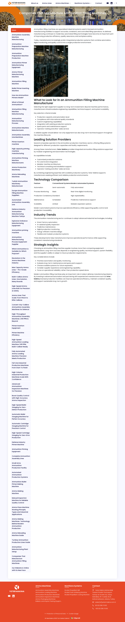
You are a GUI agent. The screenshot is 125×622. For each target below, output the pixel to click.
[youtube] (108, 3)
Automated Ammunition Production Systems (20, 474)
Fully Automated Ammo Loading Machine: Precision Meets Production (19, 354)
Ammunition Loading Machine (46, 592)
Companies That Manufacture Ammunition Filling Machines (19, 559)
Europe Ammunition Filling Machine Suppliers (19, 192)
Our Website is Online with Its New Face (20, 569)
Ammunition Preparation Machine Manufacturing (20, 46)
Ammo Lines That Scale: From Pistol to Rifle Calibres (20, 297)
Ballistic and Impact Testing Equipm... (49, 601)
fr (116, 3)
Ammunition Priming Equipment (20, 450)
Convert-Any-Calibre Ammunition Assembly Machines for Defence (21, 307)
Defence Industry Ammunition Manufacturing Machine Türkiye (18, 212)
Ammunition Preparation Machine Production (20, 55)
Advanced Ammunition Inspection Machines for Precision (20, 387)
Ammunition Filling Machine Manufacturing (19, 111)
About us (34, 3)
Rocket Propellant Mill (72, 590)
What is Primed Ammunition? (18, 103)
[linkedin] (111, 3)
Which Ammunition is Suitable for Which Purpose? (20, 251)
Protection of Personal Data (56, 614)
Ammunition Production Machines (48, 595)
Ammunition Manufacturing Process (18, 120)
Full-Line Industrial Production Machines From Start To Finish (20, 365)
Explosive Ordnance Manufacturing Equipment (19, 223)
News (41, 17)
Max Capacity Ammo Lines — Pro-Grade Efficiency (20, 269)
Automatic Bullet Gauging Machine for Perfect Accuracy (20, 416)
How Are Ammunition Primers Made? (20, 96)
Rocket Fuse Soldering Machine (76, 592)
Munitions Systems (82, 3)
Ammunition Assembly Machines (47, 590)
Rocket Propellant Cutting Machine (77, 595)
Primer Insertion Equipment (18, 327)
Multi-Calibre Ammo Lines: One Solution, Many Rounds (20, 279)
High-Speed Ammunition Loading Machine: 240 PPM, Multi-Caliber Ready (20, 343)
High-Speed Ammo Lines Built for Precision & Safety (21, 288)
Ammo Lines (47, 3)
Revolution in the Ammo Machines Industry (18, 260)
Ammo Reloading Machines (19, 175)
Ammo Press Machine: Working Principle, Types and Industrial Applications (20, 511)
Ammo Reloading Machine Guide (19, 534)
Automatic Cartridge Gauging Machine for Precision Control (20, 425)
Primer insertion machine (18, 143)
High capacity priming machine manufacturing (20, 151)
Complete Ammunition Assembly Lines (21, 457)
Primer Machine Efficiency (18, 334)
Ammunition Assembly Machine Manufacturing (21, 37)
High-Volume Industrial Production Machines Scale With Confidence (20, 375)
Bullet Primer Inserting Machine (20, 89)
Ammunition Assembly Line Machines (21, 136)
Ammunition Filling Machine (19, 82)
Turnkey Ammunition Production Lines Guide (21, 541)
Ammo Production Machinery (19, 168)
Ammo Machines (62, 3)
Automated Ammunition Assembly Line (21, 202)
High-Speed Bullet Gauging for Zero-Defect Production (19, 407)
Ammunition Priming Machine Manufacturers (20, 160)
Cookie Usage (73, 614)
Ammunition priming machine (20, 231)
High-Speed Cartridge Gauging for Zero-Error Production (21, 435)
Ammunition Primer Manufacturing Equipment (19, 65)
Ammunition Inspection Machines (47, 597)
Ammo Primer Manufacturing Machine (18, 74)
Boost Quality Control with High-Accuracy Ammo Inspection (20, 397)
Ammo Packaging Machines (45, 599)
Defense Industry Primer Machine (18, 443)
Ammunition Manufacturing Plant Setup (20, 549)
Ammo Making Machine (17, 492)
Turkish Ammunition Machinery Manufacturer (20, 183)
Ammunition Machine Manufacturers (20, 129)
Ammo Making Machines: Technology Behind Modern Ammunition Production (21, 524)
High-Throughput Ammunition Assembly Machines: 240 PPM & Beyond (21, 317)
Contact (98, 3)
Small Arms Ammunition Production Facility (19, 465)
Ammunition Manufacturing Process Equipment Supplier (19, 240)
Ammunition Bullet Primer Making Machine (19, 484)
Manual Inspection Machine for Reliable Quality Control (20, 500)
